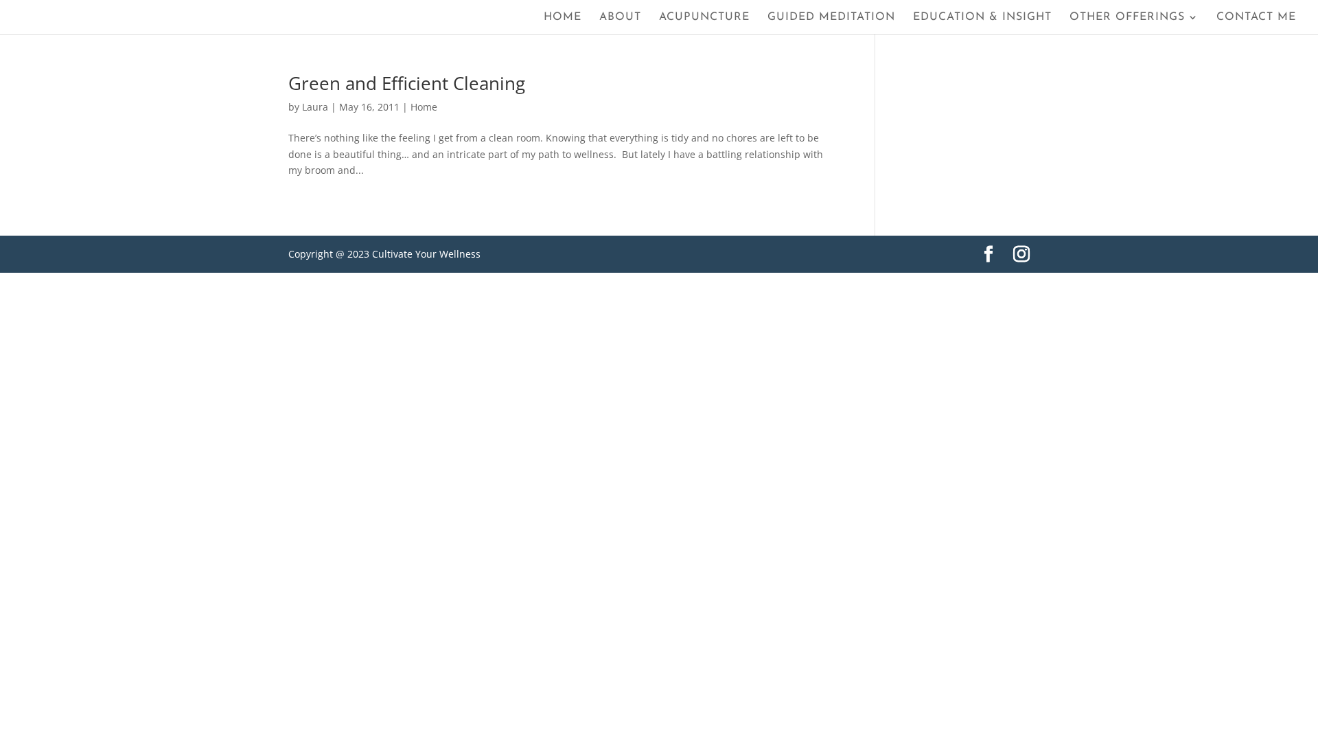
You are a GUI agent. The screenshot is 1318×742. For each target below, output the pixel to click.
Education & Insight (982, 17)
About (620, 17)
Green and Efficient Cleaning (406, 83)
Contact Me (1256, 17)
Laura (315, 106)
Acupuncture (704, 17)
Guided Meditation (831, 17)
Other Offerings (1127, 17)
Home (562, 17)
